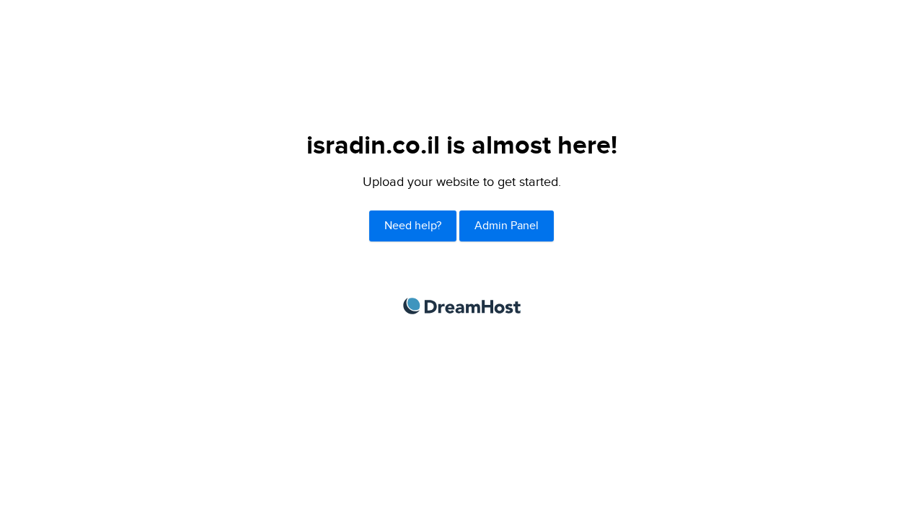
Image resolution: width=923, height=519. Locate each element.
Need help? (412, 226)
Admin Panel (506, 226)
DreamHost (462, 306)
